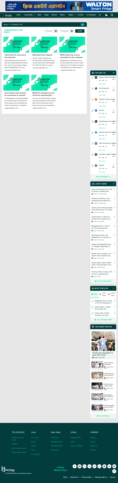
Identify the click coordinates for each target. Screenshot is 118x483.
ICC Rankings (91, 15)
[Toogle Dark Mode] (106, 14)
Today (95, 294)
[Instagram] (85, 466)
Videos (62, 15)
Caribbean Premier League (18, 439)
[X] (89, 466)
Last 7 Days (104, 294)
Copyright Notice (76, 437)
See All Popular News (104, 320)
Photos (54, 15)
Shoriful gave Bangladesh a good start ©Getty (102, 354)
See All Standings (102, 176)
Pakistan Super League (19, 452)
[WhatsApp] (99, 466)
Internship (93, 450)
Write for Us (93, 446)
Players (81, 15)
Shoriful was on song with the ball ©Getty (109, 374)
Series (33, 450)
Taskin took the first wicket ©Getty (108, 363)
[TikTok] (94, 466)
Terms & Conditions (77, 446)
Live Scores (35, 437)
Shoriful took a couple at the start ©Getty (108, 385)
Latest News (55, 437)
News (39, 15)
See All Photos (104, 416)
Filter (80, 31)
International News (57, 446)
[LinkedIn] (109, 466)
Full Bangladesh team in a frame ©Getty (109, 406)
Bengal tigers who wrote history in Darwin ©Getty (109, 395)
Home (18, 15)
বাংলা (100, 15)
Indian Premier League (19, 448)
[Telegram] (114, 466)
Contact (92, 442)
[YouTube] (80, 466)
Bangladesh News (56, 442)
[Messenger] (104, 466)
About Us (93, 437)
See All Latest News (104, 281)
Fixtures (33, 446)
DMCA (73, 442)
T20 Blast (14, 444)
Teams (46, 15)
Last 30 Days (113, 294)
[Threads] (114, 471)
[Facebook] (75, 466)
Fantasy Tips (55, 450)
